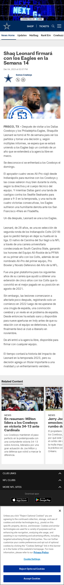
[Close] (60, 510)
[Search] (53, 26)
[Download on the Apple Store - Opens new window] (20, 500)
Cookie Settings (32, 559)
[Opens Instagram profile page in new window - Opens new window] (23, 80)
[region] (32, 545)
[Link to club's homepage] (7, 24)
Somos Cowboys (24, 75)
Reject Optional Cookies (32, 568)
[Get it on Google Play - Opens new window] (43, 501)
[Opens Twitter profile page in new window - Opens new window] (18, 80)
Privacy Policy (41, 552)
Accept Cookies (32, 578)
